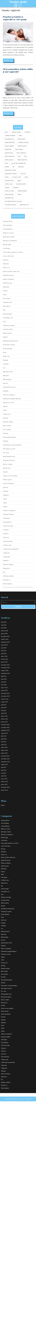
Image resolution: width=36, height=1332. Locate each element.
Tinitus (5, 506)
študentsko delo (24, 204)
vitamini (7, 187)
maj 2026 (3, 625)
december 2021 (5, 756)
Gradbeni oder (7, 302)
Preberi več (9, 61)
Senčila (5, 472)
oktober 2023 (4, 699)
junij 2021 (4, 770)
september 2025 (5, 642)
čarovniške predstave (10, 204)
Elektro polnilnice (8, 279)
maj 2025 (3, 650)
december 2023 (5, 693)
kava (19, 156)
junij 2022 (4, 739)
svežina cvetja (8, 184)
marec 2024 (4, 687)
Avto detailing (7, 225)
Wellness (6, 560)
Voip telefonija (7, 541)
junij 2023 (4, 707)
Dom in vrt (6, 267)
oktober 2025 (4, 639)
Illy (4, 310)
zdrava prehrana (9, 194)
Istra (4, 321)
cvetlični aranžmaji (10, 135)
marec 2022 (4, 747)
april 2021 (4, 776)
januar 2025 (4, 662)
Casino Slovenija (8, 256)
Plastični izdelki (8, 422)
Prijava (3, 805)
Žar (4, 572)
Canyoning (6, 248)
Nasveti (5, 383)
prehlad (7, 166)
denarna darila (21, 139)
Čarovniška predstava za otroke (13, 252)
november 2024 (5, 667)
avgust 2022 (4, 733)
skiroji (26, 177)
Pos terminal (7, 429)
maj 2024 (3, 682)
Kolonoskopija (7, 348)
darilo (20, 135)
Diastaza (5, 260)
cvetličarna (27, 132)
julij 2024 (3, 676)
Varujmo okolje (18, 1)
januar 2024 (4, 690)
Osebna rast (6, 414)
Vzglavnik (6, 553)
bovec (6, 132)
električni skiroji (22, 146)
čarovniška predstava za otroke (13, 201)
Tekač (5, 499)
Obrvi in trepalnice (9, 395)
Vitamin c (6, 533)
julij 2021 (3, 767)
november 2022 (5, 727)
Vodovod (6, 537)
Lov (4, 368)
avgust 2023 (4, 702)
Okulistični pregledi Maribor (12, 398)
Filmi (4, 294)
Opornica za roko (8, 402)
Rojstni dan (6, 468)
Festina (5, 290)
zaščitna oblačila (22, 191)
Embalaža (6, 287)
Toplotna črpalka (8, 514)
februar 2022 (4, 750)
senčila (7, 177)
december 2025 (5, 636)
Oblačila (5, 391)
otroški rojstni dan (22, 159)
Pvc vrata (6, 452)
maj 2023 (3, 710)
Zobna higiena (7, 583)
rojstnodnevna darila (10, 170)
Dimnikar (6, 263)
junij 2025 (4, 647)
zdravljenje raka (9, 197)
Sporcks (5, 487)
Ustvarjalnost (7, 522)
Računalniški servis (9, 456)
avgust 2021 (4, 764)
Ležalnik (6, 364)
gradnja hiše (8, 149)
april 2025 (4, 653)
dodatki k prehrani (23, 142)
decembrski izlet (9, 139)
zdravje (19, 194)
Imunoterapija (7, 314)
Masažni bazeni (8, 371)
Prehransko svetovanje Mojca (12, 445)
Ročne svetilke (7, 464)
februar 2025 (4, 659)
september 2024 (5, 673)
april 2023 (4, 713)
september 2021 (5, 761)
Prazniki (5, 433)
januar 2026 (4, 633)
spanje (19, 180)
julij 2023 (3, 704)
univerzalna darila (21, 184)
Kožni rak (6, 356)
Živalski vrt (6, 580)
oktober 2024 (4, 670)
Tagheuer (6, 495)
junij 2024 (4, 679)
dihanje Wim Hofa (10, 142)
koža (25, 156)
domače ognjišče (9, 146)
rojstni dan (21, 166)
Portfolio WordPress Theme (13, 1099)
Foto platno (6, 298)
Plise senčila (7, 425)
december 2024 (5, 665)
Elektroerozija (7, 283)
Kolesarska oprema (9, 344)
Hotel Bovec (7, 306)
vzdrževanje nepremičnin (11, 549)
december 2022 (5, 724)
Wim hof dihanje (8, 564)
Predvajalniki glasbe (9, 437)
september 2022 (5, 730)
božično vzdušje (16, 132)
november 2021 (5, 758)
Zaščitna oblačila (8, 576)
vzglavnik (15, 187)
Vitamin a (6, 529)
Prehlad (5, 441)
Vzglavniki (6, 556)
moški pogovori (9, 159)
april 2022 (4, 744)
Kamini (5, 337)
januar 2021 (4, 784)
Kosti (4, 352)
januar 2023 (4, 722)
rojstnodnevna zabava (11, 173)
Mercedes (6, 375)
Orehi (5, 410)
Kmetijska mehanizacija (10, 341)
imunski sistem (9, 153)
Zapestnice (6, 568)
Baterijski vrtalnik (9, 236)
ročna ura (23, 173)
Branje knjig (7, 244)
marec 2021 (4, 778)
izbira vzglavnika (9, 156)
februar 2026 (4, 630)
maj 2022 (3, 741)
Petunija (5, 418)
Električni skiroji (8, 275)
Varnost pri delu (8, 526)
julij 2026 (3, 622)
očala (6, 163)
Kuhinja (5, 360)
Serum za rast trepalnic (10, 475)
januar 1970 (4, 790)
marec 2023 (4, 716)
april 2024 (4, 684)
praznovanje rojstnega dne (18, 163)
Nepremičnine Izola (9, 387)
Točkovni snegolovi (9, 510)
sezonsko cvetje (16, 177)
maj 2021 (3, 773)
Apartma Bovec (8, 221)
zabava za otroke (9, 191)
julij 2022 (3, 736)
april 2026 (4, 627)
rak (13, 166)
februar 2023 (4, 719)
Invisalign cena (8, 317)
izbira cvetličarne (21, 153)
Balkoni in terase (8, 233)
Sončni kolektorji (8, 483)
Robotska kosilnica (9, 460)
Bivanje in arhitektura (10, 240)
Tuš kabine (6, 518)
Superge (5, 491)
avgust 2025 (4, 645)
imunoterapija (19, 149)
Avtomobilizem (8, 229)
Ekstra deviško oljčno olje (11, 271)
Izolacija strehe (8, 329)
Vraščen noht (7, 545)
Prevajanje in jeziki (9, 448)
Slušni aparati (7, 479)
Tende (5, 502)
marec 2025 (4, 656)
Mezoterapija (7, 379)
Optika (5, 406)
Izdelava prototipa (9, 325)
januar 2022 (4, 753)
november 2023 (5, 696)
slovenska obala (9, 180)
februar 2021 (4, 781)
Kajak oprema (7, 333)
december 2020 (5, 787)
